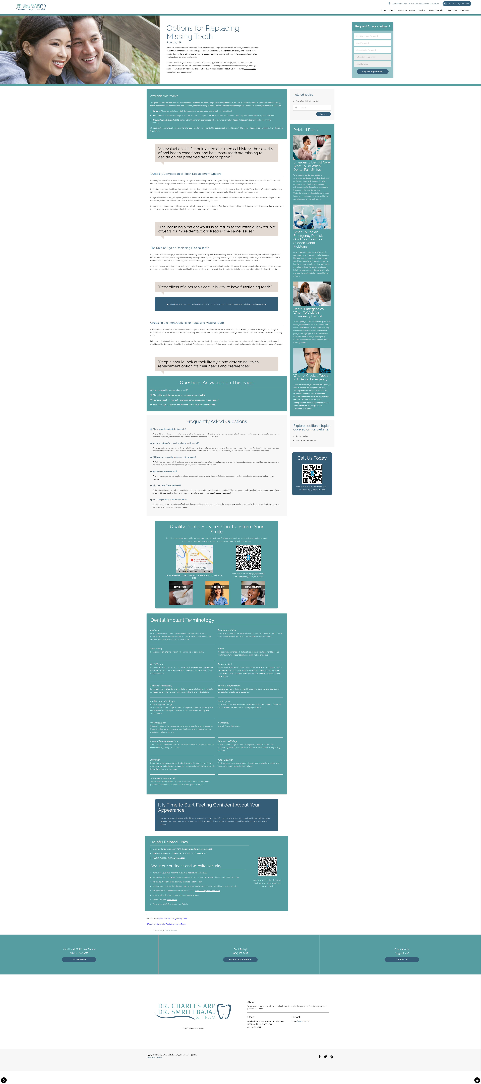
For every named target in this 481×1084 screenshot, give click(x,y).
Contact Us (464, 10)
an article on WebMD (170, 120)
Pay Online (452, 10)
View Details (172, 899)
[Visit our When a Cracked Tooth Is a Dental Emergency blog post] (312, 372)
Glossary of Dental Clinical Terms (195, 849)
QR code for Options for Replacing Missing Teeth (166, 924)
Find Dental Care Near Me (306, 440)
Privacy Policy (151, 1057)
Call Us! (458, 4)
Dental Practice (302, 436)
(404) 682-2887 (250, 68)
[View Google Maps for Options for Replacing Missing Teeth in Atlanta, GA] (194, 572)
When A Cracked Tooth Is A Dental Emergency (310, 377)
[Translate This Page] (477, 1080)
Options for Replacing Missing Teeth (172, 918)
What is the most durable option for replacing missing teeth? (179, 395)
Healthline (207, 189)
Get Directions (79, 959)
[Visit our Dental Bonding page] (181, 604)
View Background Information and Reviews (181, 895)
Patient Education (436, 10)
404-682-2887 (166, 821)
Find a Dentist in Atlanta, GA (307, 101)
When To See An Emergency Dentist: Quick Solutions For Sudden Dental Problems (308, 239)
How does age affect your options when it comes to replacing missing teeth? (185, 400)
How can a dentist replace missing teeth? (170, 390)
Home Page (198, 853)
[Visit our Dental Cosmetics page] (253, 604)
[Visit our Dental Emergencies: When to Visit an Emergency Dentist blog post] (312, 306)
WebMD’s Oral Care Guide (170, 858)
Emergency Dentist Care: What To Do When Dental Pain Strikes (311, 165)
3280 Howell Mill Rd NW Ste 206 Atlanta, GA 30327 (415, 4)
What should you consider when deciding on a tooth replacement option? (184, 404)
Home (383, 10)
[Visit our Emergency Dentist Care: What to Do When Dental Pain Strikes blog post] (312, 159)
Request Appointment (240, 959)
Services (422, 10)
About (392, 10)
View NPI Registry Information (207, 890)
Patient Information (406, 10)
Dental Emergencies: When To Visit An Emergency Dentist (308, 312)
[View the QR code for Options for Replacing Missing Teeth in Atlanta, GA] (248, 570)
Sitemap (159, 1057)
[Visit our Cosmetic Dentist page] (217, 604)
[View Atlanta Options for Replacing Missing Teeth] (80, 83)
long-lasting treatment (210, 341)
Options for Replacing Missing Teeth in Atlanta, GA (246, 304)
